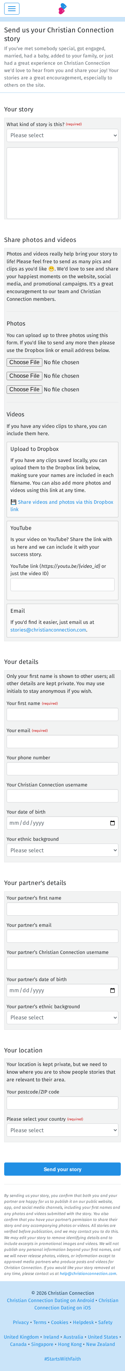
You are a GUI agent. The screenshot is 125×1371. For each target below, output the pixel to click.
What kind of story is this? (35, 124)
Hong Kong (70, 1344)
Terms (40, 1322)
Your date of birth (26, 812)
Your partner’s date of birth (37, 979)
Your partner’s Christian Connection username (58, 952)
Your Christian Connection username (47, 785)
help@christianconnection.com (88, 1273)
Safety (105, 1322)
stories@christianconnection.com (48, 630)
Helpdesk (83, 1322)
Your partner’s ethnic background (43, 1007)
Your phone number (28, 758)
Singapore (42, 1344)
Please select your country (36, 1119)
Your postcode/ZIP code (33, 1092)
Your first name (23, 703)
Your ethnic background (33, 839)
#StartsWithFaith (62, 1359)
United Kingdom (21, 1337)
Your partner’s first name (34, 898)
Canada (18, 1344)
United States (103, 1337)
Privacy (21, 1322)
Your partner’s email (29, 925)
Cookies (59, 1322)
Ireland (51, 1337)
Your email (18, 731)
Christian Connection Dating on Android (50, 1300)
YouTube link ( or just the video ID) (58, 570)
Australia (73, 1337)
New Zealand (100, 1344)
